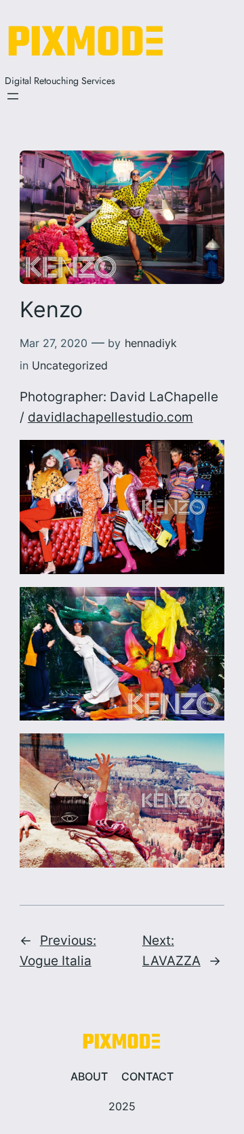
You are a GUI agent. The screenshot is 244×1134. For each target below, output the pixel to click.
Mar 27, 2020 (53, 343)
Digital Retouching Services (60, 80)
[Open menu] (13, 96)
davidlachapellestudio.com (110, 417)
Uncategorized (70, 365)
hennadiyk (151, 343)
